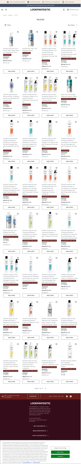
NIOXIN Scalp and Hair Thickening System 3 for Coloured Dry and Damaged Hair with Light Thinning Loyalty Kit (10, 278)
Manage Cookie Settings (60, 448)
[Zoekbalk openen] (6, 9)
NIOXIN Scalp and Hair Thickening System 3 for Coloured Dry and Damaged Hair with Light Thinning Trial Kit (68, 52)
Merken (10, 15)
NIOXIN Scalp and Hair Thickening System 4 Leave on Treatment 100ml (30, 320)
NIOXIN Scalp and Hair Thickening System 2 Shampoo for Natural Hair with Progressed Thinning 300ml (50, 142)
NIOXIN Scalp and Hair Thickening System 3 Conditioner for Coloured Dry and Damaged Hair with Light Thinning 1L (50, 278)
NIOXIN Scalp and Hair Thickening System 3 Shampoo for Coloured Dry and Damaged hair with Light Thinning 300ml (11, 188)
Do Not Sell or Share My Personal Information (38, 420)
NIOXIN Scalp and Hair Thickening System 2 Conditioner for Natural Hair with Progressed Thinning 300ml (29, 234)
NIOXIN (40, 20)
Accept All (60, 456)
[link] (64, 9)
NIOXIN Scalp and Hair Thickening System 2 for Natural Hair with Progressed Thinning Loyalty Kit (29, 364)
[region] (40, 452)
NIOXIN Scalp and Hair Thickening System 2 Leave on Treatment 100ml (50, 362)
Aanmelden (32, 396)
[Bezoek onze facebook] (67, 396)
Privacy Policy (26, 462)
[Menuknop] (2, 9)
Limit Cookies (60, 452)
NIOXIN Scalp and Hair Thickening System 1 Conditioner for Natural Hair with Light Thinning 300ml (10, 364)
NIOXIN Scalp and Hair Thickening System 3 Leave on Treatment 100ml (69, 276)
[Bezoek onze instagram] (71, 396)
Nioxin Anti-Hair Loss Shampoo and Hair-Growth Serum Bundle (10, 232)
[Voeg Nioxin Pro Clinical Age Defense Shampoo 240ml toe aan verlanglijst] (76, 78)
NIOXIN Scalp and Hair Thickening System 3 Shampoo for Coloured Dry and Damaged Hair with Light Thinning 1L (29, 142)
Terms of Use (36, 462)
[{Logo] (40, 10)
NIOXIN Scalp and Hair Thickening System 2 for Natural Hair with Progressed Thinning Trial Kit (30, 98)
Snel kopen (11, 71)
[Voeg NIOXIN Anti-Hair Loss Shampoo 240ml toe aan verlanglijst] (37, 32)
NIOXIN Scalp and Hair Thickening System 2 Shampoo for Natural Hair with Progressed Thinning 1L (50, 234)
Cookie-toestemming (34, 418)
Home (4, 15)
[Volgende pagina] (45, 388)
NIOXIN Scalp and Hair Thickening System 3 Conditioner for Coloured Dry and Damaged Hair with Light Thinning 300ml (69, 234)
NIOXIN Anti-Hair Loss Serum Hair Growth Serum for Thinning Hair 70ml (11, 50)
